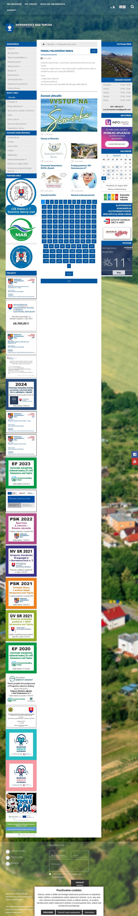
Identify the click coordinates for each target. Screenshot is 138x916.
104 (59, 251)
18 (72, 206)
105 (65, 251)
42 (94, 216)
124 (85, 260)
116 (85, 255)
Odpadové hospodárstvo (17, 84)
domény (25, 909)
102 (46, 251)
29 (77, 211)
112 (59, 255)
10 (83, 201)
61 (88, 226)
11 (89, 201)
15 (55, 206)
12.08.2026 (78, 191)
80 (83, 236)
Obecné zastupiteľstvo (16, 57)
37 (66, 216)
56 (61, 226)
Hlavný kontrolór (14, 62)
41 (88, 216)
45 (55, 221)
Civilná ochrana (14, 88)
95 (57, 246)
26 (61, 211)
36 (61, 216)
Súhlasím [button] (48, 912)
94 (51, 246)
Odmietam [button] (89, 912)
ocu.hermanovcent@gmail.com (117, 109)
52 (94, 221)
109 (92, 251)
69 (77, 231)
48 (72, 221)
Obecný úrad (13, 66)
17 (66, 206)
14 (50, 206)
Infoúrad (126, 115)
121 (65, 260)
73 (44, 236)
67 (66, 231)
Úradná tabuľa (13, 137)
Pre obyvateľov (14, 4)
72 (94, 231)
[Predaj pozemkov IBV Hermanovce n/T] (84, 151)
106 (72, 251)
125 (92, 260)
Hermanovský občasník (17, 124)
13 (44, 206)
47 (66, 221)
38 (72, 216)
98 (73, 246)
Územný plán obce (15, 79)
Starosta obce (13, 53)
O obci (10, 48)
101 (91, 246)
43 (44, 221)
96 (62, 246)
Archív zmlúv (13, 146)
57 (66, 226)
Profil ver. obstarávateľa (52, 4)
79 (77, 236)
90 (83, 241)
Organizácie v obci (15, 128)
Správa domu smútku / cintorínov (21, 110)
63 (44, 231)
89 (77, 241)
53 (44, 226)
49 (77, 221)
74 (50, 236)
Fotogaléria (124, 44)
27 (66, 211)
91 (88, 241)
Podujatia (12, 102)
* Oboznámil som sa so (66, 875)
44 (50, 221)
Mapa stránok (10, 894)
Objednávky (12, 155)
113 (65, 255)
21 (88, 206)
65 (55, 231)
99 (79, 246)
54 (50, 226)
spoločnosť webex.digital (14, 912)
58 (72, 226)
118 (46, 260)
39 (77, 216)
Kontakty (11, 10)
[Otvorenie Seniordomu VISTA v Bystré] (54, 151)
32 (94, 211)
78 (72, 236)
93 (46, 246)
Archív (69, 274)
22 (94, 206)
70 (83, 231)
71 (88, 231)
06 (117, 167)
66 (61, 231)
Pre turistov (31, 4)
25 (55, 211)
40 (83, 216)
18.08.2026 (78, 161)
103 (52, 251)
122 (72, 260)
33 (44, 216)
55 (55, 226)
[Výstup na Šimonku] (69, 115)
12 (95, 201)
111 (52, 255)
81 (88, 236)
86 (61, 241)
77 (66, 236)
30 (83, 211)
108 (85, 251)
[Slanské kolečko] (54, 180)
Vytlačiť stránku (20, 894)
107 (79, 251)
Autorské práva (27, 897)
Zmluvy (10, 142)
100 (85, 246)
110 (46, 255)
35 (55, 216)
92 (94, 241)
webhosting (9, 909)
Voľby (10, 115)
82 (94, 236)
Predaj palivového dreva (66, 44)
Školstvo (11, 70)
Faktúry (11, 150)
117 (92, 255)
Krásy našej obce (14, 106)
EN (124, 7)
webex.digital (18, 909)
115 (79, 255)
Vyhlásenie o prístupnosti (14, 897)
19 (77, 206)
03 (104, 167)
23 (44, 211)
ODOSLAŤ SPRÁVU (80, 884)
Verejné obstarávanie (16, 159)
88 (72, 241)
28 (72, 211)
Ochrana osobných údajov (14, 899)
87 (66, 241)
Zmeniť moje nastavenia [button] (69, 912)
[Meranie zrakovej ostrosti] (84, 180)
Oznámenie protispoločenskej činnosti (19, 169)
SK (121, 7)
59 (77, 226)
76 (61, 236)
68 (72, 231)
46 (61, 221)
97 (68, 246)
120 (59, 260)
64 (50, 231)
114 (72, 255)
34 (50, 216)
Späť (94, 51)
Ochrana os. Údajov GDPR (18, 163)
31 (88, 211)
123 (79, 260)
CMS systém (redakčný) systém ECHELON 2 (19, 907)
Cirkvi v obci (12, 119)
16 (61, 206)
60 (83, 226)
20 (83, 206)
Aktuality (11, 97)
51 (88, 221)
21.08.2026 (48, 134)
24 (50, 211)
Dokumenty (12, 75)
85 (55, 241)
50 (83, 221)
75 (55, 236)
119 (52, 260)
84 (50, 241)
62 (94, 226)
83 (44, 241)
